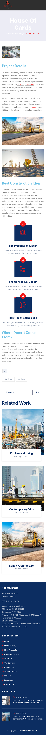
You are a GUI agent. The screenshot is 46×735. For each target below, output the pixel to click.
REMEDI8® (27, 730)
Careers (7, 676)
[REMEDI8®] (7, 5)
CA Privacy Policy (11, 654)
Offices (21, 379)
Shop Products (10, 650)
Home (6, 641)
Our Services (9, 663)
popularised (32, 107)
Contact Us (9, 684)
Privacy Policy (10, 645)
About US (8, 658)
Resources (8, 680)
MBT (36, 730)
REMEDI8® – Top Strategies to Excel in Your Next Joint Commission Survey (28, 701)
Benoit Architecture (21, 565)
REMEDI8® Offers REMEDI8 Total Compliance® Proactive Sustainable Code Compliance (28, 717)
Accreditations (10, 671)
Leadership (9, 667)
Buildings (8, 379)
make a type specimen (25, 85)
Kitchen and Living (21, 453)
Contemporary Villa (21, 509)
